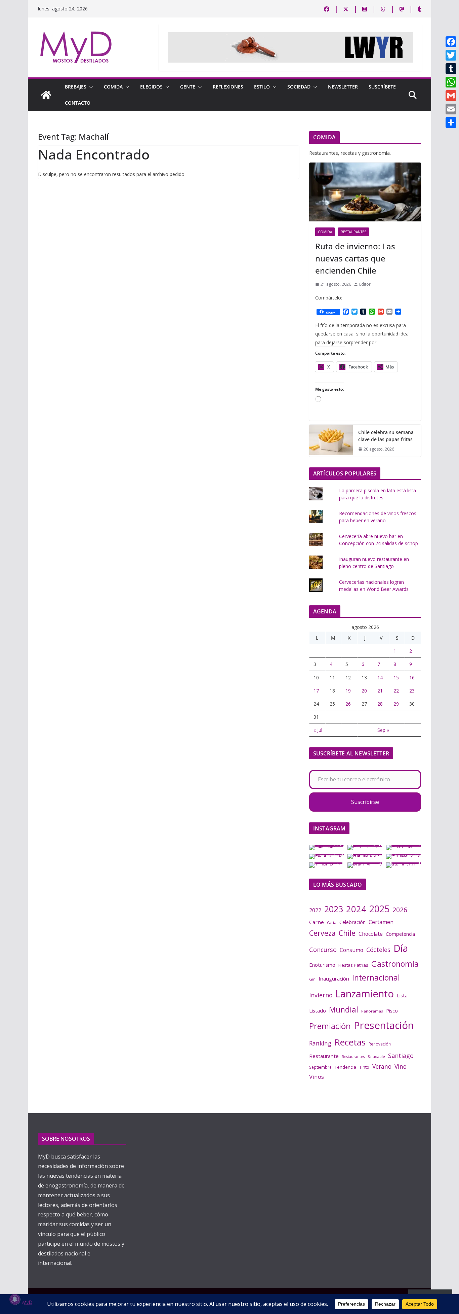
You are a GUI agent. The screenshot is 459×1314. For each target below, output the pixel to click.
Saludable (376, 1056)
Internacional (376, 977)
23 (412, 690)
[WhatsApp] (451, 82)
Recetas (350, 1042)
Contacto (77, 103)
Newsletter (343, 86)
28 (380, 704)
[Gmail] (451, 95)
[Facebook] (451, 41)
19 (348, 690)
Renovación (380, 1043)
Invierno (320, 995)
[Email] (451, 109)
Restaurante (324, 1056)
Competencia (400, 934)
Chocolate (371, 933)
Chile (347, 933)
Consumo (351, 950)
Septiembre (320, 1067)
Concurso (323, 950)
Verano (381, 1066)
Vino (400, 1066)
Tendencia (345, 1067)
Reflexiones (228, 86)
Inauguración (334, 978)
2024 (356, 909)
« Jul (318, 730)
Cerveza (322, 933)
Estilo (262, 86)
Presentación (384, 1025)
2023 (333, 909)
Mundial (343, 1009)
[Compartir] (451, 122)
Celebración (352, 922)
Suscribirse (365, 802)
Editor (365, 284)
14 (380, 677)
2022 (315, 910)
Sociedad (298, 86)
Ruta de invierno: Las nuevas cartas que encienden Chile (355, 258)
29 (396, 704)
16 (412, 677)
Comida (113, 86)
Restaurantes (353, 231)
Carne (316, 922)
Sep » (383, 730)
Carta (331, 922)
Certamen (381, 922)
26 (348, 704)
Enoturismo (322, 964)
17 (316, 690)
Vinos (316, 1076)
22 (396, 690)
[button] (89, 87)
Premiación (330, 1025)
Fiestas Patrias (353, 965)
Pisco (392, 1010)
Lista (402, 995)
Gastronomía (395, 963)
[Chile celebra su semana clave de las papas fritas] (331, 441)
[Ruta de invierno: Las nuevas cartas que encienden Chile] (365, 192)
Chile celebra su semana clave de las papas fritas (386, 435)
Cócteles (378, 950)
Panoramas (372, 1011)
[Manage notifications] (14, 1299)
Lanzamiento (364, 993)
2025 (379, 908)
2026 (399, 909)
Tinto (364, 1067)
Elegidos (151, 86)
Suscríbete (382, 86)
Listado (317, 1010)
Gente (187, 86)
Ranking (320, 1043)
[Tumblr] (451, 68)
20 (364, 690)
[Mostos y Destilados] (46, 95)
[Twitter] (451, 55)
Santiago (401, 1056)
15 (396, 677)
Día (400, 948)
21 (380, 690)
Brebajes (75, 86)
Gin (312, 979)
